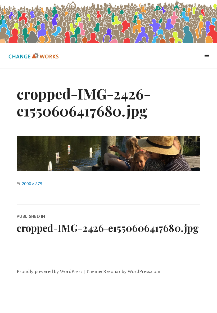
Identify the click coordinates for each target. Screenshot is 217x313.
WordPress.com (144, 271)
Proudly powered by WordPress (49, 271)
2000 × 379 (32, 183)
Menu (207, 61)
